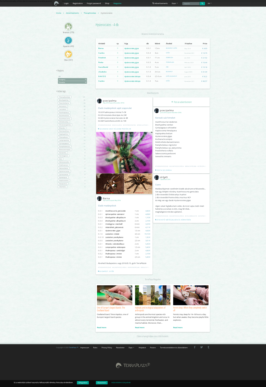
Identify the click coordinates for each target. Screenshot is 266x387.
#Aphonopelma (134, 267)
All (60, 76)
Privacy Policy (107, 347)
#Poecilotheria (143, 125)
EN (209, 3)
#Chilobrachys (191, 216)
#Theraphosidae (104, 125)
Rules (95, 347)
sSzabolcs (102, 72)
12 (72, 140)
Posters (153, 347)
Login (66, 3)
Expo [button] (174, 3)
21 (72, 119)
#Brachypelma (146, 267)
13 (72, 134)
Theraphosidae (90, 13)
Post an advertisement (182, 102)
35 (72, 106)
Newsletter (120, 347)
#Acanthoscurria (119, 267)
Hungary (72, 79)
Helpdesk (142, 347)
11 (72, 143)
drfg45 (164, 177)
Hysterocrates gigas (131, 48)
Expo (131, 347)
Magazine (117, 3)
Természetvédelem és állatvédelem (174, 347)
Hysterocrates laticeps (132, 76)
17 (72, 122)
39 (72, 103)
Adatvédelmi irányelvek (121, 382)
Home (59, 13)
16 (72, 125)
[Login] (202, 3)
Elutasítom (102, 382)
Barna (101, 48)
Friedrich (102, 58)
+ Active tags (61, 91)
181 (72, 97)
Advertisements (161, 3)
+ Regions (60, 70)
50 (72, 100)
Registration (78, 3)
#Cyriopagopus (204, 166)
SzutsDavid (103, 67)
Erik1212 (102, 76)
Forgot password (94, 3)
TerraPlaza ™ (73, 347)
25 (72, 115)
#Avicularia (117, 125)
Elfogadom (83, 382)
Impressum (84, 347)
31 (72, 112)
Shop (107, 3)
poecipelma (110, 100)
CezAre (101, 53)
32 (72, 109)
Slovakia (72, 82)
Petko (100, 62)
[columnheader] (104, 43)
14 (72, 131)
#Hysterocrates (129, 125)
